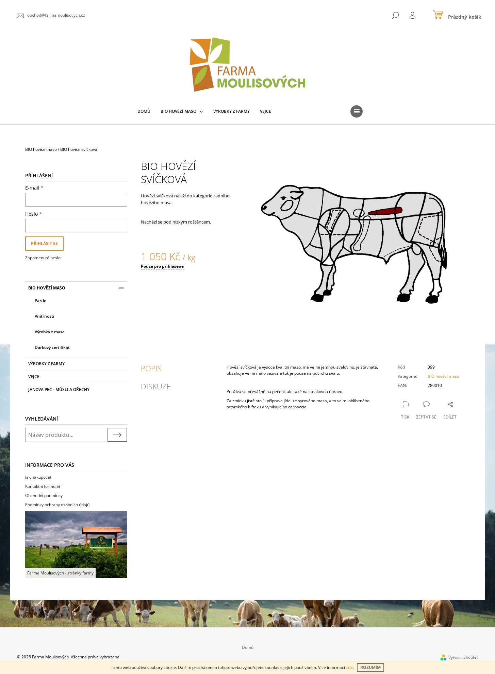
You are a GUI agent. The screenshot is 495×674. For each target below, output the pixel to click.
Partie (40, 300)
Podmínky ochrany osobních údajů (57, 505)
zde (349, 667)
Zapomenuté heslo (43, 258)
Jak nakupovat (38, 477)
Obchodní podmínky (44, 495)
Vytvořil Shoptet (463, 657)
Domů (247, 647)
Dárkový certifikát (52, 347)
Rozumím (370, 667)
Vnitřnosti (44, 316)
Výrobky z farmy (46, 364)
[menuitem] (143, 111)
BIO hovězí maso (46, 288)
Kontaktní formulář (43, 486)
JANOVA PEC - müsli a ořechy (58, 389)
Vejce (33, 376)
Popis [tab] (151, 368)
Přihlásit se (44, 243)
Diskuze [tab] (156, 386)
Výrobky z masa (50, 332)
